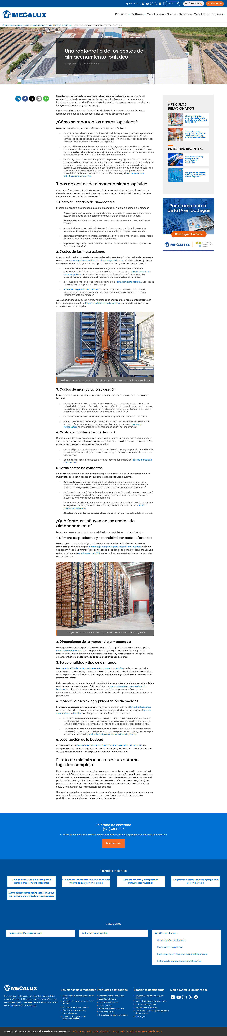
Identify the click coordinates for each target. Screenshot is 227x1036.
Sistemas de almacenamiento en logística (179, 961)
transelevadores (140, 272)
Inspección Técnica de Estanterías (103, 303)
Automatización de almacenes (25, 933)
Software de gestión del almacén (81, 290)
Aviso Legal (78, 1031)
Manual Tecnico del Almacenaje (150, 1001)
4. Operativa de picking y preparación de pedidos (27, 177)
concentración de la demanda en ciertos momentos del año (91, 668)
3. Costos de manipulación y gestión (32, 139)
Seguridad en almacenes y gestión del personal (182, 954)
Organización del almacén (171, 940)
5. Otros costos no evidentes (29, 147)
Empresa (217, 14)
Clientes (172, 14)
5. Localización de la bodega (29, 182)
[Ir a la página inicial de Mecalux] (4, 25)
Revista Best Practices (146, 1008)
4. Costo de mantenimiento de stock (32, 143)
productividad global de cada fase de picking (112, 734)
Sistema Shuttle (106, 1012)
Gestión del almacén (166, 933)
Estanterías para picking (74, 1010)
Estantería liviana (107, 999)
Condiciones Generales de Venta (144, 1031)
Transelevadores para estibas (113, 1015)
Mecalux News (156, 14)
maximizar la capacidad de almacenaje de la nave (97, 261)
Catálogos (140, 1017)
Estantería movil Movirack (111, 996)
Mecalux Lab (202, 14)
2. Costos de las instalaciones (29, 135)
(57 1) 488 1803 (113, 829)
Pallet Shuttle (105, 1005)
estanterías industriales (129, 282)
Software (138, 14)
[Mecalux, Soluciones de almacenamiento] (24, 19)
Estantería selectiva (108, 1002)
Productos (122, 14)
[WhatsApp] (39, 100)
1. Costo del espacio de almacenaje (32, 131)
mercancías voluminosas (69, 651)
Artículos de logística (145, 1005)
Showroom (185, 14)
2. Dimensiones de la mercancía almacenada (30, 167)
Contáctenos (113, 843)
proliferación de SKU (89, 553)
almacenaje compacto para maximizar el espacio (114, 547)
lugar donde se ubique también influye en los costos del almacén (107, 745)
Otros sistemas (70, 1013)
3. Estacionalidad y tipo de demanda (32, 172)
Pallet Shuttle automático (111, 1009)
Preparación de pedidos (170, 947)
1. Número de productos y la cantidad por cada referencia (30, 160)
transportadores (72, 274)
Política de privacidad (98, 1031)
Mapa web (119, 1031)
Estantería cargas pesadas (76, 1007)
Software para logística (95, 933)
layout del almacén (140, 707)
